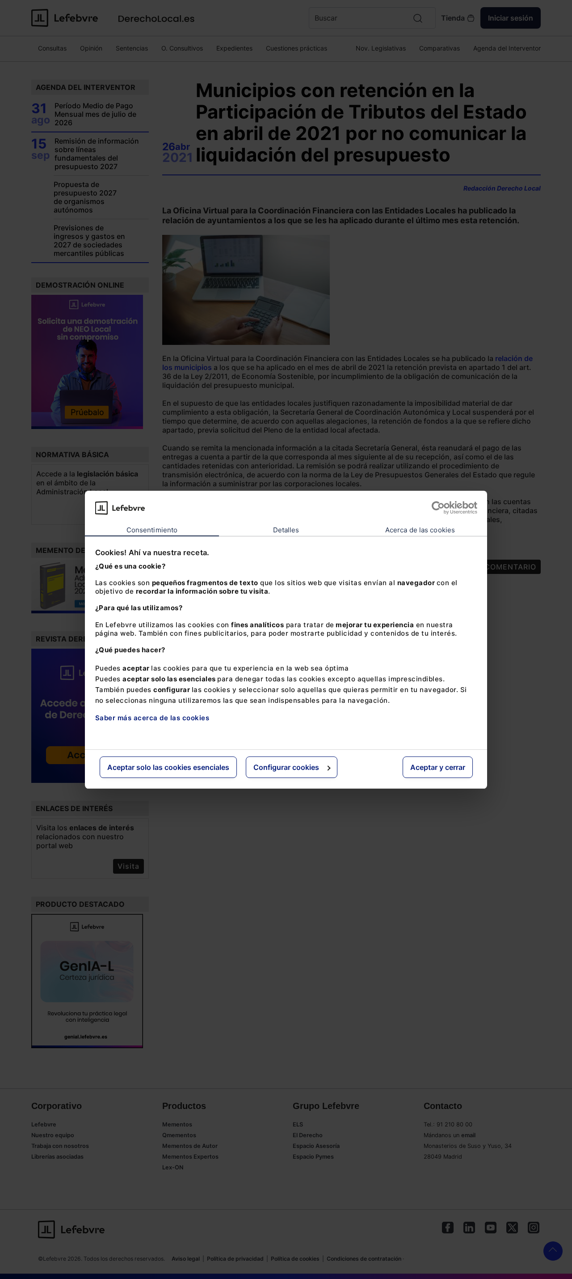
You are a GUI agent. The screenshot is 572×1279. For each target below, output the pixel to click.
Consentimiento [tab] (151, 530)
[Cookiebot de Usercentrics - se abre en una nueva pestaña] (438, 507)
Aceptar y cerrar (437, 767)
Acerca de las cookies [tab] (420, 530)
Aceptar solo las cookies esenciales (168, 767)
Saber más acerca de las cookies (152, 718)
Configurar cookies (286, 767)
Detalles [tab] (286, 530)
